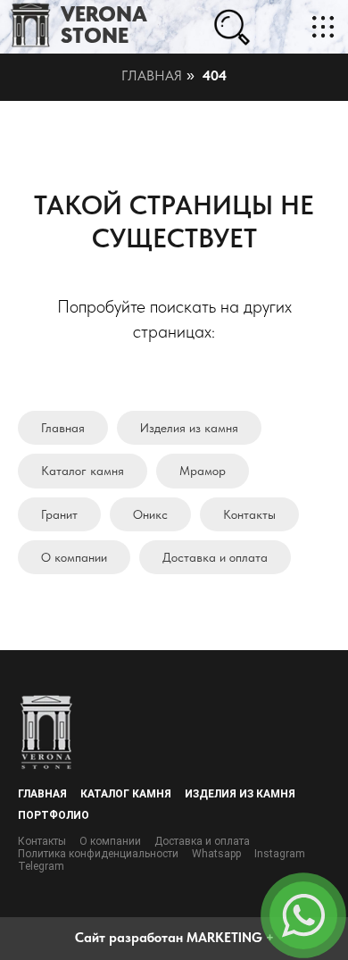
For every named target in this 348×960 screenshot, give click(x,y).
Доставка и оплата (215, 557)
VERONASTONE (104, 24)
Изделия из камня (189, 428)
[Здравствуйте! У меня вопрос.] (303, 915)
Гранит (59, 514)
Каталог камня (82, 470)
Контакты (249, 514)
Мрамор (202, 470)
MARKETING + (230, 938)
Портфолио (53, 815)
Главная (151, 75)
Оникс (150, 514)
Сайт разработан (129, 938)
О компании (74, 557)
